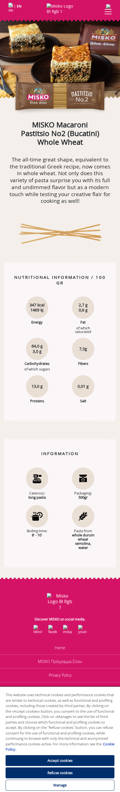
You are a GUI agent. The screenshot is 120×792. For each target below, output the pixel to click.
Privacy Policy (60, 675)
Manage (60, 785)
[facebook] (52, 631)
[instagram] (67, 631)
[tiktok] (37, 631)
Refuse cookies (60, 772)
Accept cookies (60, 760)
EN (19, 6)
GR (11, 6)
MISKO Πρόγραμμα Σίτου (60, 661)
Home (60, 647)
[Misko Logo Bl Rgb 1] (60, 8)
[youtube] (82, 631)
